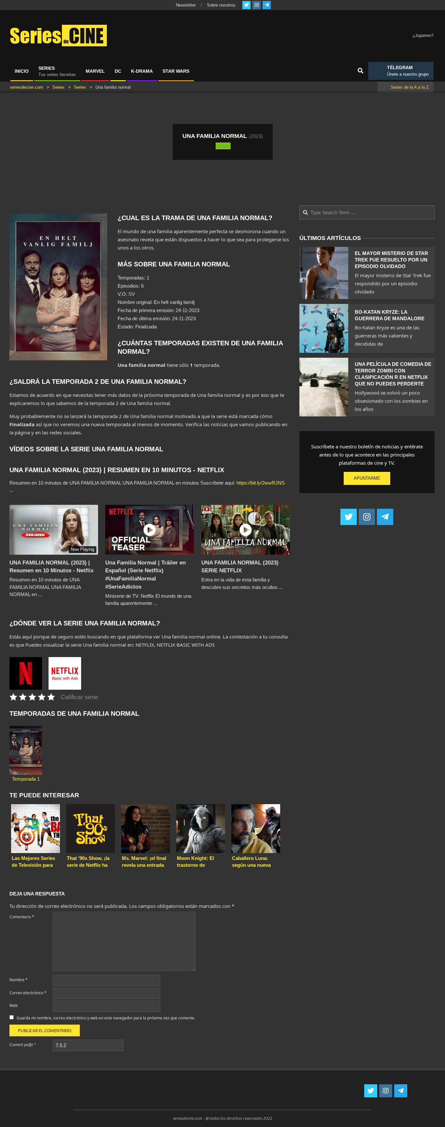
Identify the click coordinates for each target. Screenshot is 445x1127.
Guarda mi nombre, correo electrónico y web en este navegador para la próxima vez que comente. (106, 1018)
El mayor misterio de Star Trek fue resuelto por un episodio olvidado (391, 259)
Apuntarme (367, 478)
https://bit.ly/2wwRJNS (261, 483)
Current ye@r (22, 1045)
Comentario (21, 917)
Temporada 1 (26, 779)
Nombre (18, 980)
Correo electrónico (28, 993)
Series (223, 146)
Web (13, 1005)
